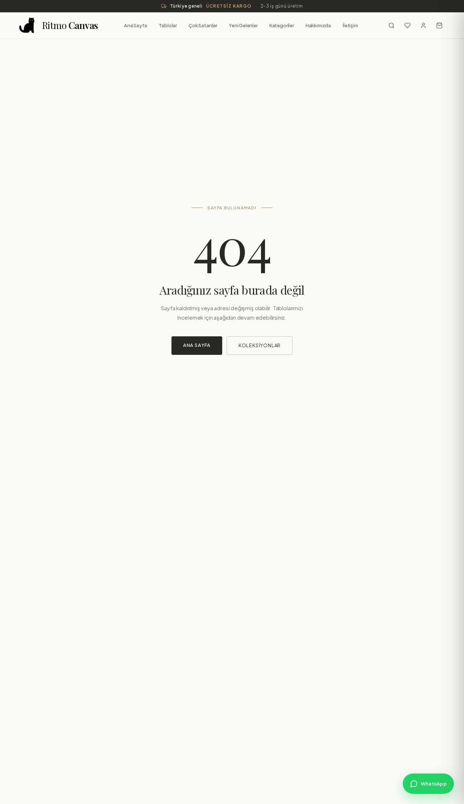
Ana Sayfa (135, 25)
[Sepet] (439, 25)
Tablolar (168, 25)
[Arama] (391, 25)
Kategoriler (281, 25)
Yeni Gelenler (243, 25)
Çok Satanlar (202, 25)
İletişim (350, 25)
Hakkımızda (318, 25)
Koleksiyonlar (260, 345)
